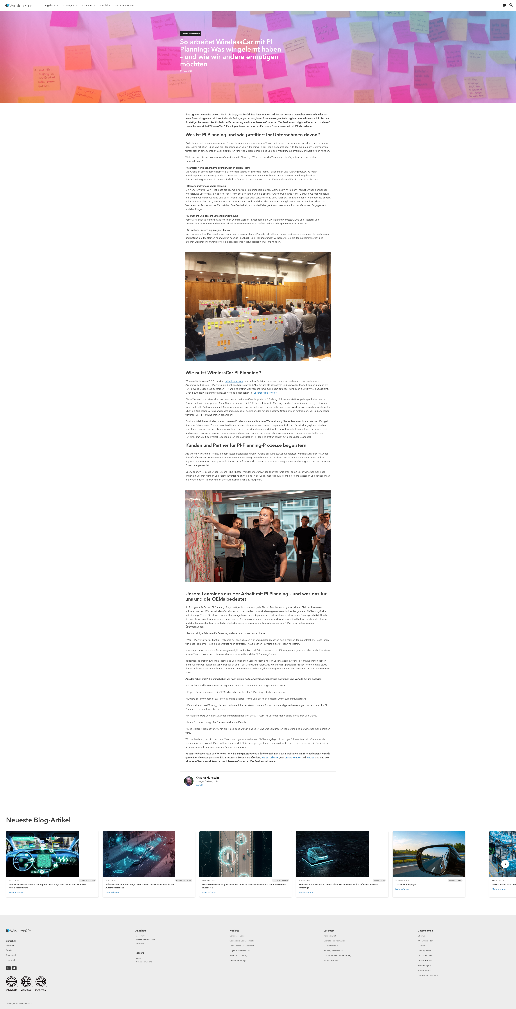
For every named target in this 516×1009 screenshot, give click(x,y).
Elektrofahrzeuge (332, 945)
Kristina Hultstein (207, 777)
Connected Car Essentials (242, 940)
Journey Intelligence (333, 950)
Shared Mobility (331, 960)
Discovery (139, 935)
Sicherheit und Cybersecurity (337, 955)
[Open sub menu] (57, 5)
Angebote (140, 930)
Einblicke (422, 945)
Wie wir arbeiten (425, 940)
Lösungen (329, 930)
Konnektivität (330, 935)
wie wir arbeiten (270, 757)
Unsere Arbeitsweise (191, 33)
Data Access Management (242, 945)
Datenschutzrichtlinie (428, 975)
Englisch (10, 950)
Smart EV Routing (238, 960)
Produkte (139, 943)
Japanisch (10, 960)
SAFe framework (234, 381)
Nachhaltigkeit (424, 965)
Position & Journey (238, 955)
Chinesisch (11, 955)
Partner (310, 757)
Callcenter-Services (239, 935)
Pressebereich (424, 970)
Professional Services (145, 939)
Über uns (422, 935)
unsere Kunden (293, 757)
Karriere (139, 958)
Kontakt (199, 784)
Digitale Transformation (334, 940)
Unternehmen (425, 930)
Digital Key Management (241, 950)
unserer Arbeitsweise (265, 392)
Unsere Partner (425, 960)
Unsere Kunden (425, 955)
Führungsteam (424, 950)
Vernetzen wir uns (143, 961)
